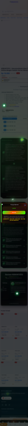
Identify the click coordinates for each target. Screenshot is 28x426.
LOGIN (14, 208)
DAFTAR (14, 212)
